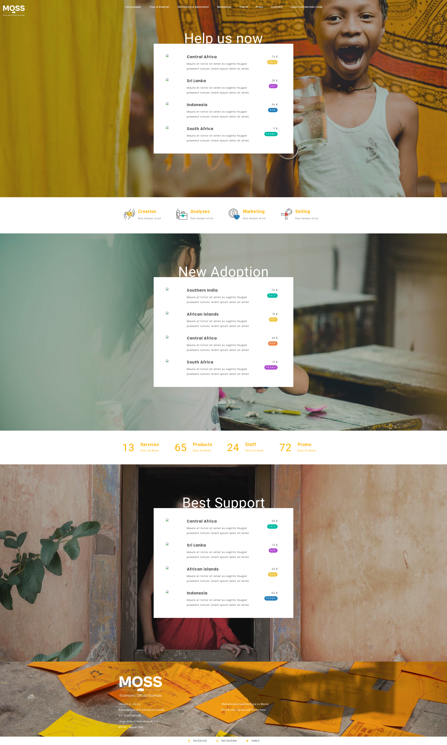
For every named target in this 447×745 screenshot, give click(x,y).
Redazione (224, 7)
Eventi (244, 7)
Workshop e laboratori (193, 7)
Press (259, 7)
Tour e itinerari (159, 7)
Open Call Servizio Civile (306, 7)
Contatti (276, 7)
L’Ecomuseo (133, 7)
